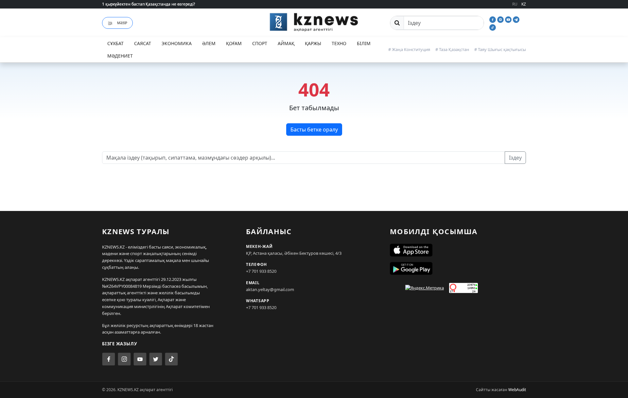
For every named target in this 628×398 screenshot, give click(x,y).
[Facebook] (493, 19)
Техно (339, 43)
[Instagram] (501, 19)
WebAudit (517, 389)
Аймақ (286, 43)
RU (514, 4)
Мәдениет (120, 56)
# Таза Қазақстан (452, 49)
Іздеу (515, 157)
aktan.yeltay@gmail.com (270, 289)
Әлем (209, 43)
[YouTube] (509, 19)
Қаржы (313, 43)
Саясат (142, 43)
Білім (364, 43)
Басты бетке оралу (314, 129)
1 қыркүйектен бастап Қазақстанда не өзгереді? (148, 4)
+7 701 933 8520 (261, 271)
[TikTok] (492, 26)
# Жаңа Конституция (409, 49)
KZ (523, 4)
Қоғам (234, 43)
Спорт (259, 43)
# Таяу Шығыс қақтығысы (500, 49)
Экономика (177, 43)
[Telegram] (516, 19)
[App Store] (458, 250)
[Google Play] (458, 268)
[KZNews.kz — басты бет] (314, 22)
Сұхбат (115, 43)
